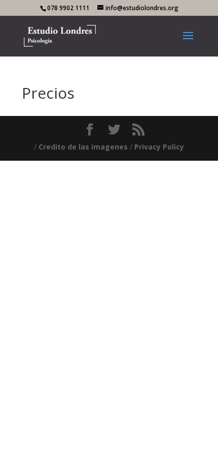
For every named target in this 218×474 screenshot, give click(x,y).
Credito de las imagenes (83, 147)
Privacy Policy (159, 147)
